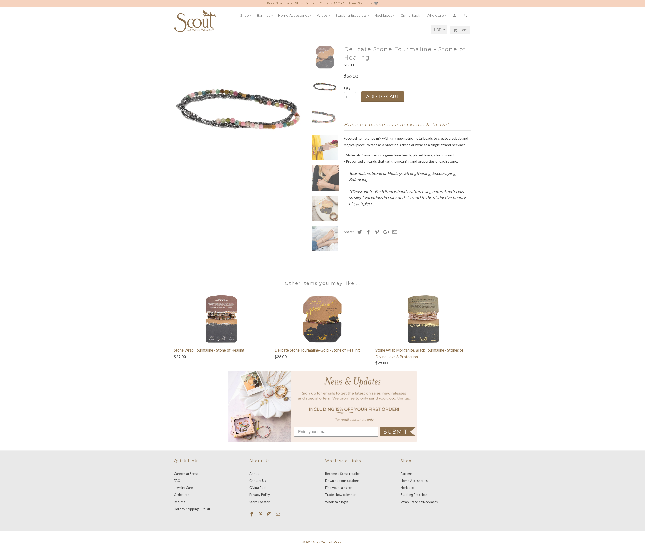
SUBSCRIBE (322, 391)
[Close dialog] (374, 196)
